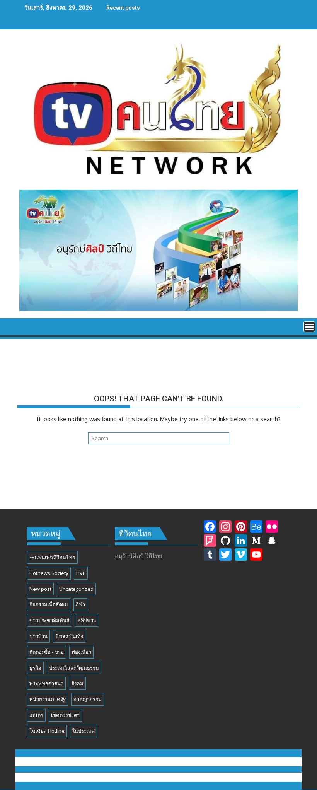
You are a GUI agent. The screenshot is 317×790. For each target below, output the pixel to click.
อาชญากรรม (87, 699)
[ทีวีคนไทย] (25, 326)
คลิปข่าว (86, 620)
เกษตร (36, 715)
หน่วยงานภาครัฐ (47, 699)
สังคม (77, 683)
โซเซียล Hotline (47, 730)
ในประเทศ (83, 730)
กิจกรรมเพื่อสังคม (48, 604)
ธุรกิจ (35, 667)
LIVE (80, 573)
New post (40, 588)
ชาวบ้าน (38, 636)
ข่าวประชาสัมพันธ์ (49, 620)
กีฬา (80, 604)
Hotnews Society (48, 573)
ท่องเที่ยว (81, 651)
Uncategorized (76, 588)
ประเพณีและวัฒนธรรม (74, 667)
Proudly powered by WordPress (106, 777)
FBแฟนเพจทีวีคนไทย (52, 557)
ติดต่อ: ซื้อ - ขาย (46, 651)
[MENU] (309, 326)
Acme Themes (235, 777)
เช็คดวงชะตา (65, 715)
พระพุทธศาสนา (46, 683)
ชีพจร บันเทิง (69, 636)
